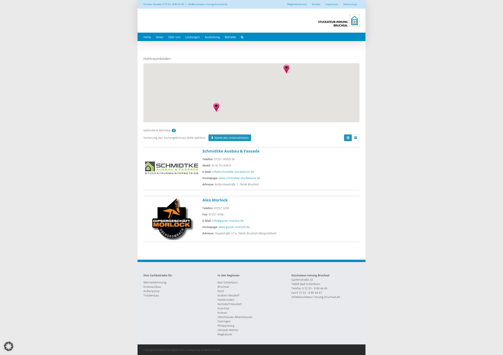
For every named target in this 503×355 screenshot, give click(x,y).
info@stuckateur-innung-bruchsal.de (207, 4)
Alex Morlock (215, 200)
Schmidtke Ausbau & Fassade (231, 151)
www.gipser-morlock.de (234, 227)
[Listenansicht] (348, 137)
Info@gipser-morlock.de (228, 221)
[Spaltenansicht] (356, 137)
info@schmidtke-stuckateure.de (233, 172)
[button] (242, 37)
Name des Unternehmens (231, 138)
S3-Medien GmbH (210, 349)
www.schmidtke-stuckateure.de (239, 178)
